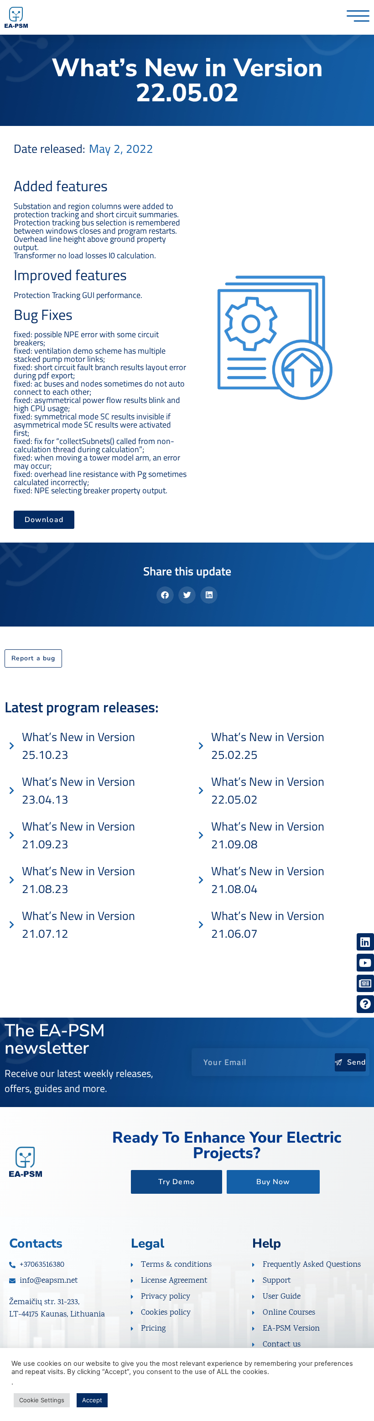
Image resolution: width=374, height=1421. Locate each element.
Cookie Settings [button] (41, 1400)
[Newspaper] (365, 983)
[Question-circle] (365, 1004)
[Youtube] (365, 962)
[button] (165, 595)
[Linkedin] (365, 942)
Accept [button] (92, 1400)
